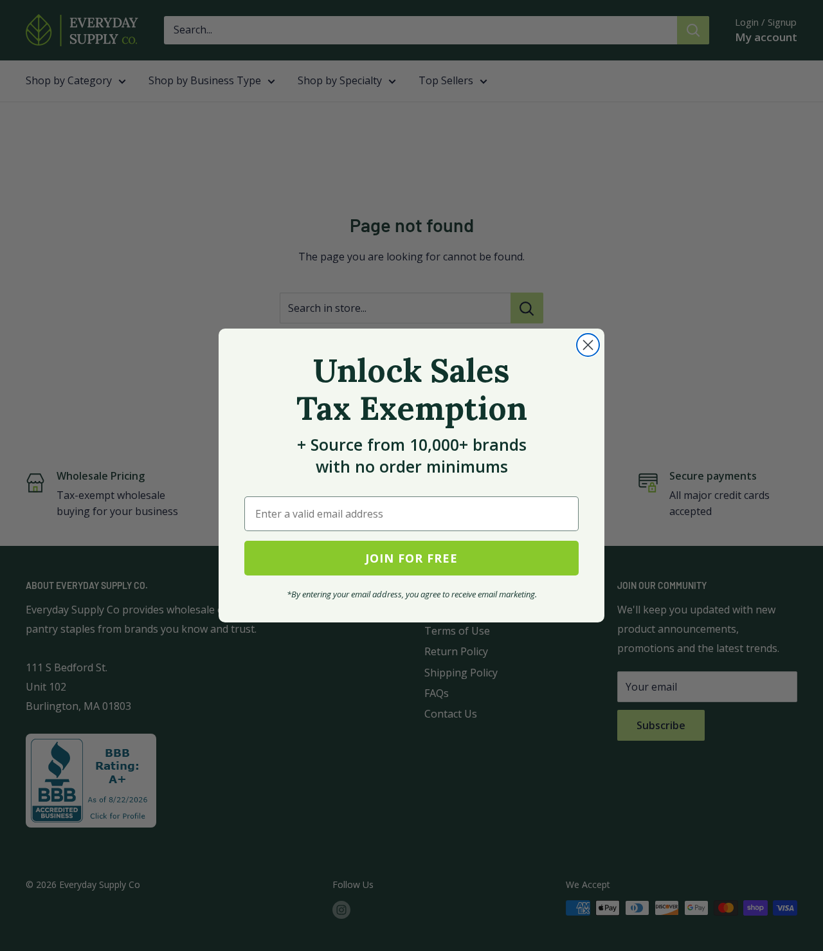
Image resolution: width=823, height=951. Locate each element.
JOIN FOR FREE (411, 558)
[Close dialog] (588, 345)
